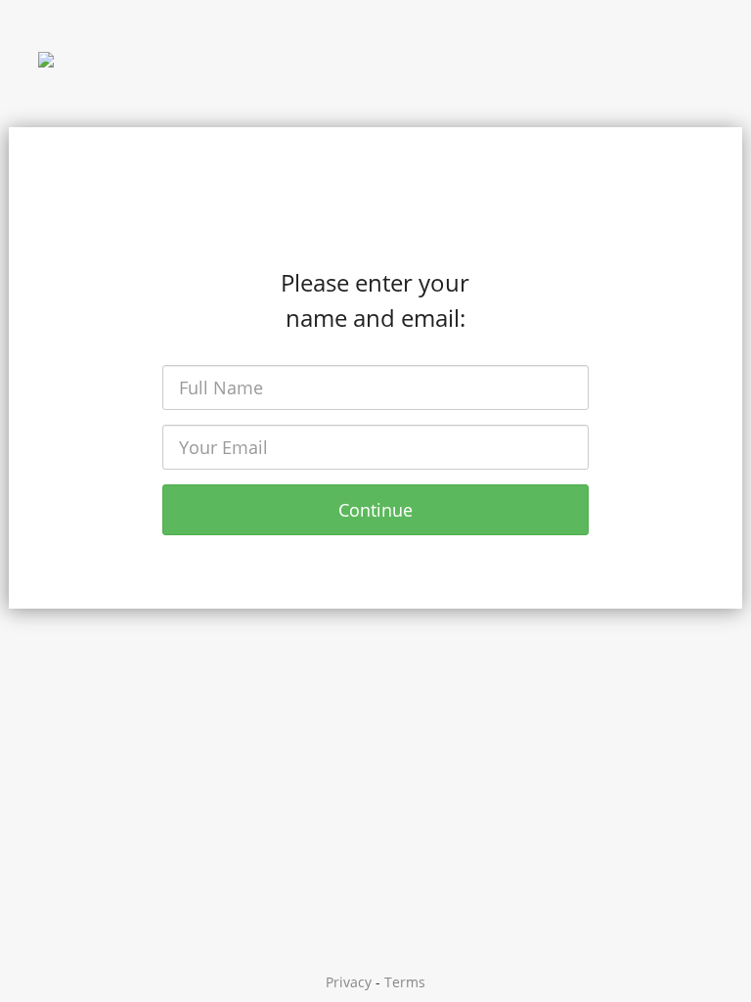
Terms (404, 982)
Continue (375, 510)
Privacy (349, 982)
